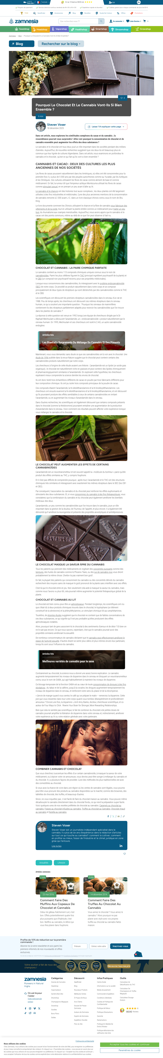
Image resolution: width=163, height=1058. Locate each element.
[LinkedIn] (121, 845)
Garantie (100, 1016)
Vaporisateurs (56, 990)
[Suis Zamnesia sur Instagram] (30, 1008)
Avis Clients (78, 1002)
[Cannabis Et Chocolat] (81, 73)
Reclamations (102, 1020)
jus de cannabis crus (103, 572)
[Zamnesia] (32, 21)
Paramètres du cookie (130, 1050)
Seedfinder (77, 982)
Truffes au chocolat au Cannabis (96, 808)
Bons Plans (55, 1014)
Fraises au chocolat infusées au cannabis (63, 808)
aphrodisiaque (77, 604)
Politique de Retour (103, 1008)
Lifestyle (61, 862)
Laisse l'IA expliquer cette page (106, 126)
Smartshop (55, 998)
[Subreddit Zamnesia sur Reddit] (30, 1013)
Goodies (54, 1010)
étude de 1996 (42, 357)
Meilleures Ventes (80, 994)
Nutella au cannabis (57, 812)
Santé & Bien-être (57, 994)
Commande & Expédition (105, 994)
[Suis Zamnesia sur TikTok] (25, 1013)
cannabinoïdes (42, 275)
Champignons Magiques (59, 1002)
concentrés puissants (102, 569)
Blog (75, 986)
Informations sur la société (106, 986)
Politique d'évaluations (105, 1012)
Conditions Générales (104, 998)
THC (82, 275)
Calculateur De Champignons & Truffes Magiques (128, 991)
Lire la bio (56, 846)
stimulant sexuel (50, 186)
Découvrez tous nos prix (119, 966)
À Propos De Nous (80, 998)
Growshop (54, 1006)
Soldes (53, 1017)
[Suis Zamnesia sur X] (39, 1008)
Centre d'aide (101, 982)
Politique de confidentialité (52, 956)
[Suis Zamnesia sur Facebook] (25, 1008)
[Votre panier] (146, 21)
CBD (40, 278)
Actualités (43, 862)
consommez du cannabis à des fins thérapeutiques (97, 494)
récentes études (54, 615)
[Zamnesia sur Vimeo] (34, 1008)
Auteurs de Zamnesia (81, 1012)
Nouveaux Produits (80, 990)
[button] (41, 126)
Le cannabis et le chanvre (47, 191)
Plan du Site (78, 1024)
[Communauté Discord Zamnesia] (34, 1013)
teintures (39, 572)
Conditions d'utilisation (71, 956)
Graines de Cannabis (58, 982)
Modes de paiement (104, 990)
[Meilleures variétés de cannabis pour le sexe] (81, 742)
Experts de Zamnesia (81, 1016)
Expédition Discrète (80, 1020)
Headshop (54, 986)
